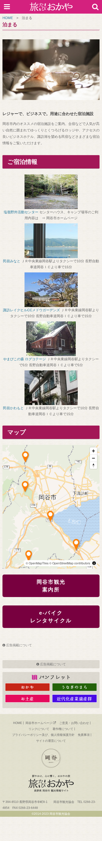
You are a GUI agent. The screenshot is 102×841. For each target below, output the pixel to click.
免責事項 (84, 735)
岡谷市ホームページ (39, 723)
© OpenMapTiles (37, 563)
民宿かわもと (13, 408)
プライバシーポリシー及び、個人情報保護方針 (43, 735)
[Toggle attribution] (94, 563)
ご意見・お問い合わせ (74, 723)
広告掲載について (19, 645)
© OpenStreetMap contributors (69, 563)
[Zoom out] (93, 458)
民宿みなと (11, 261)
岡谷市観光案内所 (51, 586)
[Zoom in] (93, 451)
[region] (51, 507)
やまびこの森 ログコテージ (24, 359)
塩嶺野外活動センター (21, 212)
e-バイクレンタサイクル (51, 617)
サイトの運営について (51, 741)
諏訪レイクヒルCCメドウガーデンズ (31, 310)
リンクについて (38, 729)
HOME (7, 18)
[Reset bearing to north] (93, 465)
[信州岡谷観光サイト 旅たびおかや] (51, 7)
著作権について (62, 729)
